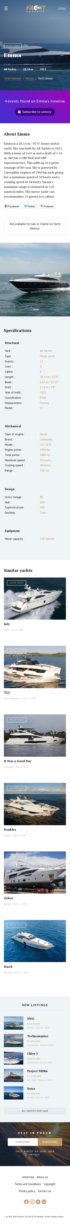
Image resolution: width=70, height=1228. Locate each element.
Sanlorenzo (32, 1062)
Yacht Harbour (36, 9)
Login (62, 8)
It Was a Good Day (17, 761)
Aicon (6, 630)
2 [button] (34, 309)
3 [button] (36, 309)
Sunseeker (9, 767)
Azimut (7, 835)
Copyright (49, 1184)
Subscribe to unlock (36, 111)
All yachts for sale (35, 1110)
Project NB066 (37, 1071)
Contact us (44, 1191)
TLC (7, 692)
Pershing (8, 972)
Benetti (7, 904)
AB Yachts (10, 69)
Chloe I (32, 1053)
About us (42, 1177)
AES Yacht (31, 1080)
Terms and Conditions (28, 1184)
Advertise (28, 1177)
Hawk (8, 966)
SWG (30, 1018)
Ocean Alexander (12, 698)
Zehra (8, 898)
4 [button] (37, 309)
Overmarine (33, 1045)
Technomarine (37, 1036)
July (7, 624)
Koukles (10, 829)
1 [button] (32, 309)
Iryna (31, 1088)
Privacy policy (27, 1191)
